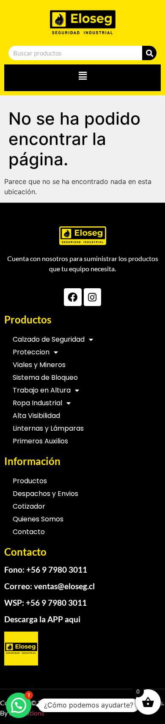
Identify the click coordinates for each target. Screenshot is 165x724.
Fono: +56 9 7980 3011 (45, 569)
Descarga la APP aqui (42, 619)
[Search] (149, 53)
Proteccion (31, 352)
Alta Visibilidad (36, 415)
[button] (82, 76)
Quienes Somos (38, 519)
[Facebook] (72, 297)
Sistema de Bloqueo (45, 377)
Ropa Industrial (37, 403)
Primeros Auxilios (40, 441)
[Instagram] (92, 297)
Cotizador (29, 506)
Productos (30, 481)
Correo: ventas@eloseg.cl (49, 586)
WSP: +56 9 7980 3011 (45, 602)
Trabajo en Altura (42, 390)
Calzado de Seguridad (49, 339)
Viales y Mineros (39, 365)
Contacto (29, 532)
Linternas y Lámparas (48, 428)
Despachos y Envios (45, 493)
